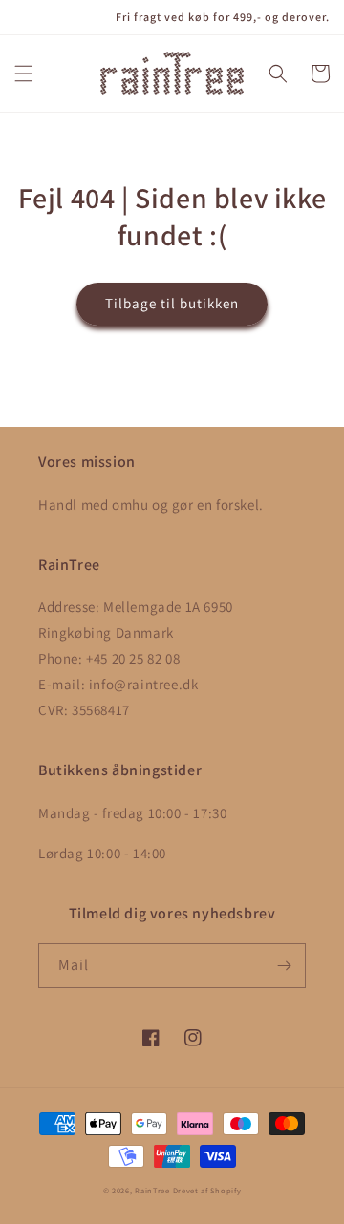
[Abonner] (284, 965)
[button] (24, 74)
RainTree (152, 1190)
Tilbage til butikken (172, 303)
